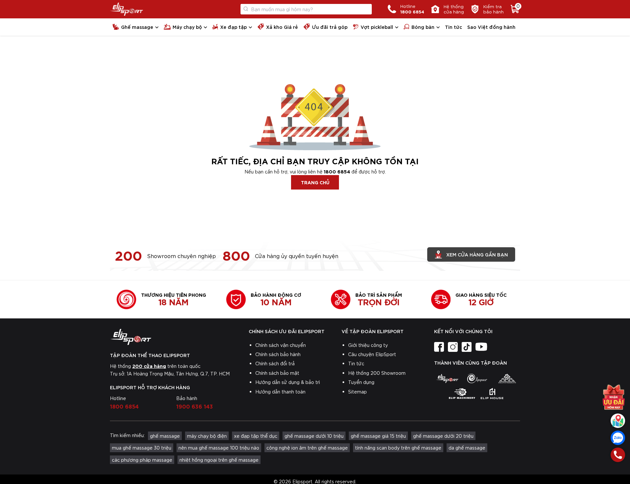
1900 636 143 (194, 406)
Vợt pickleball (377, 27)
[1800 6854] (618, 455)
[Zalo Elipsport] (618, 438)
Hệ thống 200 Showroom (377, 373)
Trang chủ (315, 182)
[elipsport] (447, 378)
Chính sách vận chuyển (280, 345)
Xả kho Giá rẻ (282, 27)
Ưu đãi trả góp (329, 27)
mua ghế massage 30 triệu (141, 448)
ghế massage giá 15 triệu (378, 436)
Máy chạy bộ (187, 27)
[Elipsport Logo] (126, 9)
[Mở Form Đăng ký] (613, 397)
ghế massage (165, 436)
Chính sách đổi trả (275, 363)
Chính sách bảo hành (278, 354)
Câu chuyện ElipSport (372, 354)
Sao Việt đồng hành (491, 27)
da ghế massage (467, 448)
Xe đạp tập (233, 27)
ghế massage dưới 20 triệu (443, 436)
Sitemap (357, 391)
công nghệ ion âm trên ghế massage (307, 448)
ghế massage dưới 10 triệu (314, 436)
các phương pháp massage (142, 460)
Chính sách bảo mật (277, 373)
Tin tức (453, 27)
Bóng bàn (422, 27)
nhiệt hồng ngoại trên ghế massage (219, 460)
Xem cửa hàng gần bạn (477, 254)
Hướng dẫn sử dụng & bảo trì (287, 382)
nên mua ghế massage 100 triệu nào (218, 448)
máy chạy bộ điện (207, 436)
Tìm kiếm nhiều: (127, 435)
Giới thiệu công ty (368, 345)
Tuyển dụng (361, 382)
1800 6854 (337, 171)
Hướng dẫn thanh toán (280, 391)
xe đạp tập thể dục (255, 436)
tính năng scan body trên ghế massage (398, 448)
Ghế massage (137, 27)
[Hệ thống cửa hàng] (618, 420)
